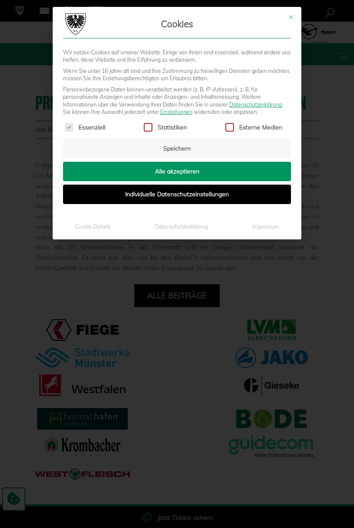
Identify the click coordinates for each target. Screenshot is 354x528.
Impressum (265, 226)
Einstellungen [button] (176, 112)
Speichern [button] (177, 148)
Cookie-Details (93, 226)
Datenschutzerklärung (255, 104)
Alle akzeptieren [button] (177, 171)
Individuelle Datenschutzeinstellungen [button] (177, 194)
